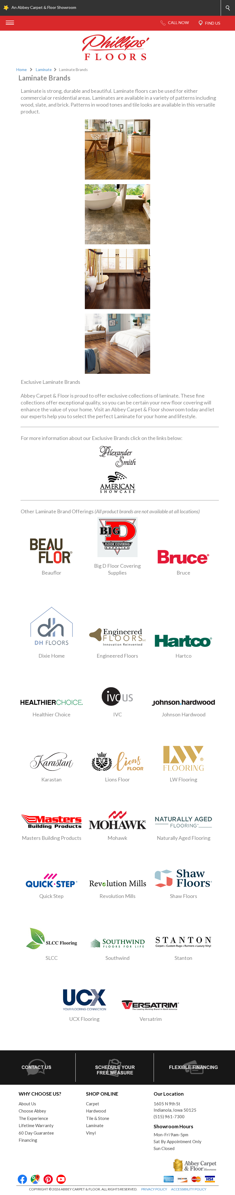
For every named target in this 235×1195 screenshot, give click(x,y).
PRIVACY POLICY (154, 1189)
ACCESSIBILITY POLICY (188, 1189)
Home (21, 69)
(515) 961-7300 (169, 1116)
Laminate (44, 69)
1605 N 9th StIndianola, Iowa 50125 (175, 1107)
